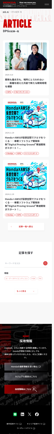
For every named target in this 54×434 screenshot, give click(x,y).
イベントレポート (31, 153)
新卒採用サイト (13, 423)
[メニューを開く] (47, 4)
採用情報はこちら (23, 389)
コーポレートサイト (24, 428)
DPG (9, 92)
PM (40, 278)
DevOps (10, 153)
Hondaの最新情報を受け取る (24, 366)
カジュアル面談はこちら (26, 376)
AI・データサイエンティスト (17, 278)
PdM (33, 278)
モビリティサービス (22, 92)
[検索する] (45, 263)
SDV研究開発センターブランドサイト (15, 6)
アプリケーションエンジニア (17, 284)
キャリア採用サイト (34, 423)
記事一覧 (6, 12)
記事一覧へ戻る (26, 226)
